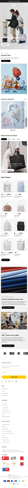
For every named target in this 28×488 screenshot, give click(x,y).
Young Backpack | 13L (5, 254)
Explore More (5, 259)
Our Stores (4, 405)
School (13, 139)
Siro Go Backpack (18, 196)
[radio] (1, 194)
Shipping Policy (5, 424)
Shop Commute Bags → (8, 170)
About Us (4, 403)
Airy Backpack (17, 254)
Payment (4, 426)
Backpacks (5, 389)
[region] (14, 25)
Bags (3, 391)
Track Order (5, 429)
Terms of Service (6, 442)
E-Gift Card (4, 395)
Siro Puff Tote (17, 215)
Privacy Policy (5, 440)
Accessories (5, 393)
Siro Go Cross (4, 215)
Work (9, 139)
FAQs (3, 435)
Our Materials (5, 407)
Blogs (3, 414)
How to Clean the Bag (7, 433)
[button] (14, 475)
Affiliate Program (6, 416)
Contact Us (5, 437)
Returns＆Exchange (6, 431)
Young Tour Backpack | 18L (6, 196)
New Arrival (5, 45)
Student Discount (6, 412)
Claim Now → (6, 61)
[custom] (2, 381)
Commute (4, 139)
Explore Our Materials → (8, 307)
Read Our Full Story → (8, 345)
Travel (18, 139)
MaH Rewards (5, 410)
